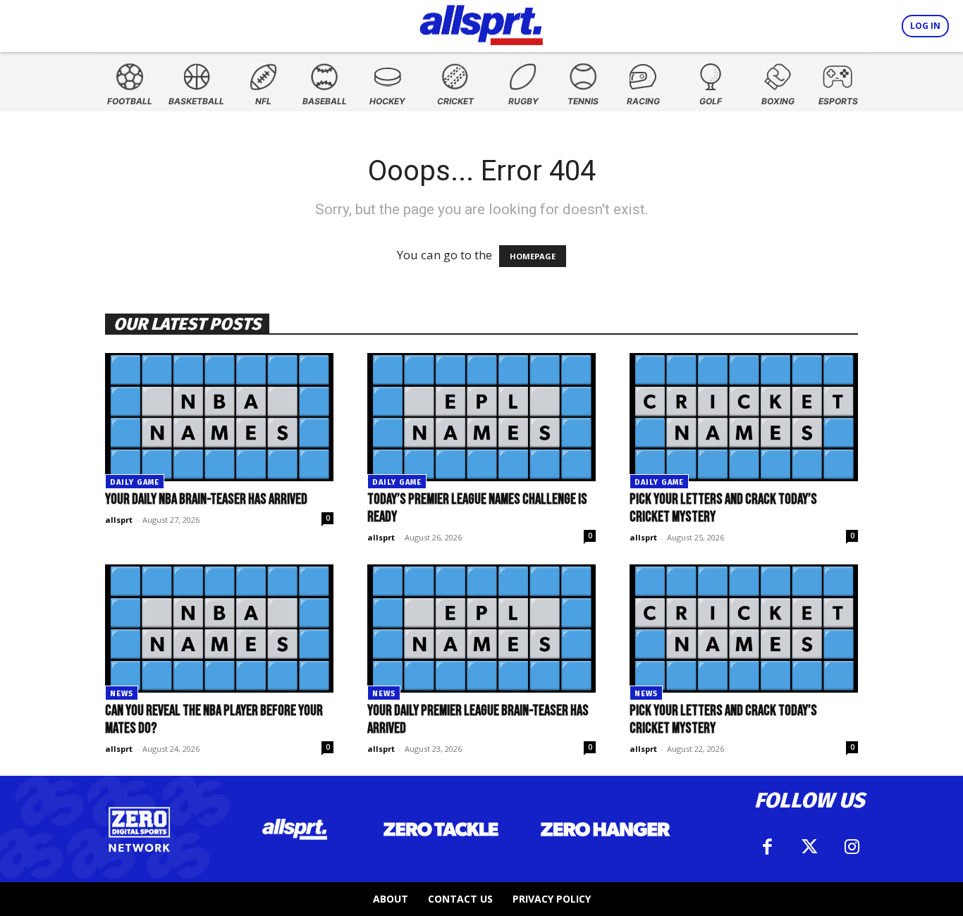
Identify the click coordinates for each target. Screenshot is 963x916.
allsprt (119, 519)
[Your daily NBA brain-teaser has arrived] (219, 417)
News (121, 693)
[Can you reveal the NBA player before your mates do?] (219, 628)
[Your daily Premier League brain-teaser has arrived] (481, 628)
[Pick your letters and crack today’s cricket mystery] (744, 417)
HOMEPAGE (533, 256)
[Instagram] (851, 847)
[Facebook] (767, 847)
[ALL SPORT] (481, 22)
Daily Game (134, 482)
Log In (925, 26)
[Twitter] (809, 847)
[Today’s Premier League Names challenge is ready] (481, 417)
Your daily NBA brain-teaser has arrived (206, 499)
